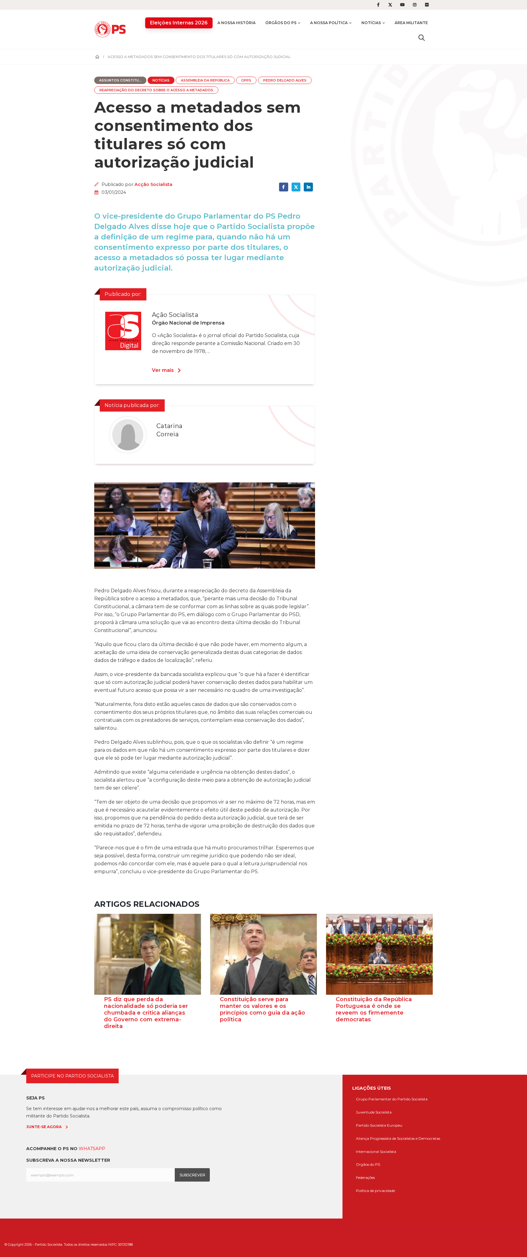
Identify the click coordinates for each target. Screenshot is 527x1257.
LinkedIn (308, 187)
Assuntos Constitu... (120, 80)
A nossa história (236, 22)
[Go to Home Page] (97, 57)
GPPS (246, 80)
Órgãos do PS (280, 22)
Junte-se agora (44, 1126)
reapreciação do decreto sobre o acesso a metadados (156, 90)
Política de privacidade (375, 1190)
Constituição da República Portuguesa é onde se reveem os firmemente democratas (374, 1009)
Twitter (296, 187)
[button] (421, 37)
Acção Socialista (153, 184)
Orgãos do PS (368, 1164)
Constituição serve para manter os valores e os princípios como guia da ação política (262, 1009)
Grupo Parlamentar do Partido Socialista (392, 1099)
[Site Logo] (111, 29)
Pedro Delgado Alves (285, 80)
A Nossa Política (329, 22)
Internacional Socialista (376, 1151)
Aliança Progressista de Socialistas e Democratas (398, 1138)
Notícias (371, 22)
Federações (365, 1177)
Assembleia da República (205, 80)
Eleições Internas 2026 (179, 23)
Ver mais (163, 370)
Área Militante (411, 22)
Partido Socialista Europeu (379, 1125)
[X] (390, 5)
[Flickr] (427, 5)
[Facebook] (378, 5)
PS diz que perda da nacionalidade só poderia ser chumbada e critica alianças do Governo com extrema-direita (146, 1013)
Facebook (283, 187)
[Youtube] (402, 5)
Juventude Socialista (374, 1112)
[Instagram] (415, 5)
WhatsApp (92, 1148)
